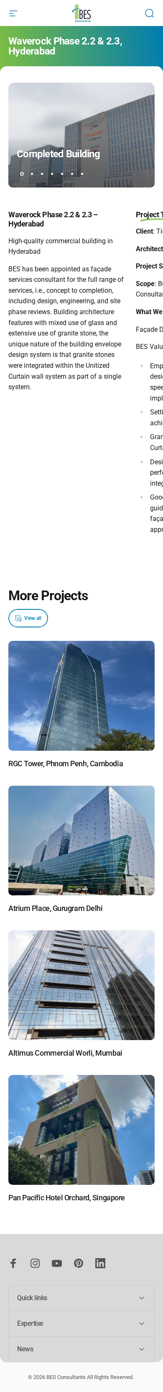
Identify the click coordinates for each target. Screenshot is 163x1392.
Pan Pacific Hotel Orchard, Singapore (66, 1197)
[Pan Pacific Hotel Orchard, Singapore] (81, 1130)
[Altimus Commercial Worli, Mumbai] (81, 985)
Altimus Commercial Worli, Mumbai (65, 1053)
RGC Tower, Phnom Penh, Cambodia (65, 763)
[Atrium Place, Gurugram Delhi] (81, 841)
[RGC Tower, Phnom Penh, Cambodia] (81, 696)
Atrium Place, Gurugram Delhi (55, 908)
